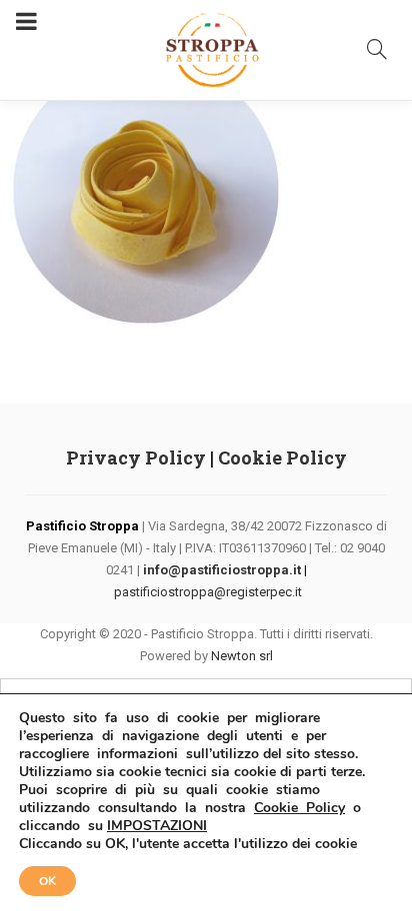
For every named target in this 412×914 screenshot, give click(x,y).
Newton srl (242, 655)
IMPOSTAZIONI (157, 826)
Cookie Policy (282, 457)
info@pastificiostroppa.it (222, 569)
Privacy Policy (136, 457)
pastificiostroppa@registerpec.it (208, 591)
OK (47, 881)
